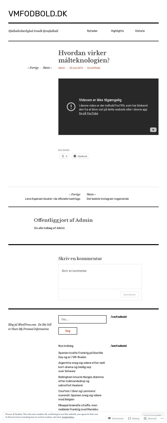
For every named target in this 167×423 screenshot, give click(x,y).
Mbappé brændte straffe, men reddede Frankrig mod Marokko (78, 407)
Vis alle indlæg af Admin (49, 228)
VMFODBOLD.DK (37, 13)
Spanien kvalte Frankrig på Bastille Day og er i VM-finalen (80, 355)
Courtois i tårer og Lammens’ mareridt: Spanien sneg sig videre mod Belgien (79, 395)
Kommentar (130, 294)
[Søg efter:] (82, 319)
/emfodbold (119, 345)
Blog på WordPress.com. (22, 324)
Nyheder (92, 30)
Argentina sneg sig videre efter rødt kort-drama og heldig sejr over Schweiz (81, 367)
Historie (140, 30)
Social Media (93, 68)
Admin (61, 68)
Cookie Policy (68, 417)
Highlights (117, 30)
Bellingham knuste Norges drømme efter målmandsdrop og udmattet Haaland (81, 381)
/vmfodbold (119, 316)
